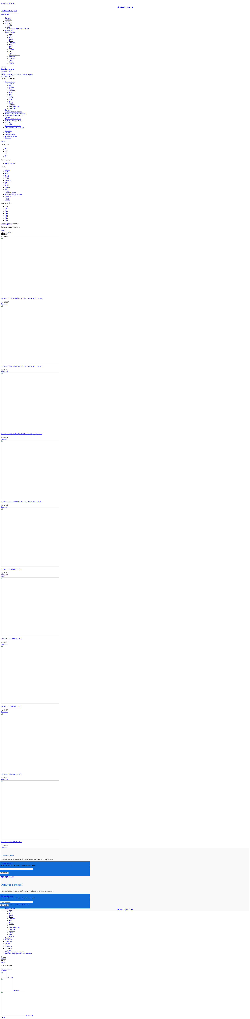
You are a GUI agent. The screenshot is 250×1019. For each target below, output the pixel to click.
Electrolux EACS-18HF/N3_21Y (11, 639)
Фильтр (3, 230)
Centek (11, 39)
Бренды (9, 224)
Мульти (7, 27)
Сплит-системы (10, 32)
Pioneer (11, 60)
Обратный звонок (7, 863)
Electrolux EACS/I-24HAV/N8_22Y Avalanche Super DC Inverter (21, 298)
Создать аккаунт (6, 969)
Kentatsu (11, 49)
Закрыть (3, 141)
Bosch (10, 37)
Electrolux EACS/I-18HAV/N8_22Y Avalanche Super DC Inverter (21, 366)
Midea (10, 53)
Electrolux (12, 42)
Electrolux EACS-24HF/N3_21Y (11, 569)
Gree (10, 44)
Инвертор (8, 18)
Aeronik (7, 170)
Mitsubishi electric (14, 55)
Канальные (8, 20)
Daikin (11, 41)
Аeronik (11, 63)
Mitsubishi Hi (13, 56)
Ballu (10, 25)
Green (10, 46)
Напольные (8, 30)
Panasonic (12, 58)
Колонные (8, 23)
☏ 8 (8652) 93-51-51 (7, 3)
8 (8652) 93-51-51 (7, 877)
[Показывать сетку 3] (4, 234)
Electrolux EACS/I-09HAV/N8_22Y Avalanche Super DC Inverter (21, 501)
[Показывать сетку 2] (2, 234)
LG (10, 51)
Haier (10, 48)
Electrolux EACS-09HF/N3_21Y (11, 774)
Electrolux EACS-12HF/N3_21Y (11, 706)
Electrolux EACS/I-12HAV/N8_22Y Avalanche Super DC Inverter (21, 434)
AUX (10, 34)
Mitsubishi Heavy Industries (13, 194)
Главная (3, 224)
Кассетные (8, 21)
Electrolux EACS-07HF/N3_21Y (11, 842)
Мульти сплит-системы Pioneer (19, 28)
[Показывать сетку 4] (6, 234)
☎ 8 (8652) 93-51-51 (125, 910)
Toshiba (11, 62)
